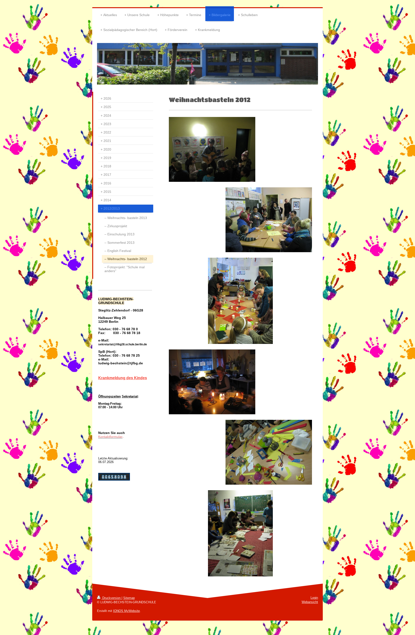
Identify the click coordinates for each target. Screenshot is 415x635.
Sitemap (129, 598)
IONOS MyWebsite (126, 611)
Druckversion (111, 598)
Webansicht (310, 602)
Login (314, 597)
